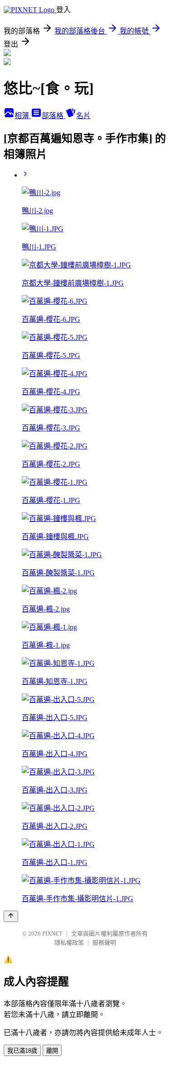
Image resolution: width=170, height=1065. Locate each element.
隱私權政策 (69, 942)
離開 (52, 1050)
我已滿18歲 (22, 1050)
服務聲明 (104, 942)
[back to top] (11, 916)
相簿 (23, 115)
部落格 (53, 115)
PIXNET (52, 933)
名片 (83, 115)
